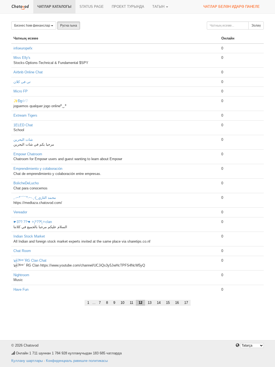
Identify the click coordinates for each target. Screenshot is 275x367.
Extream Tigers (25, 115)
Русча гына (68, 25)
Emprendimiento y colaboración (37, 169)
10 (122, 303)
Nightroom (21, 275)
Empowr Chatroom (27, 154)
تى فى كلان (22, 82)
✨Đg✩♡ (20, 101)
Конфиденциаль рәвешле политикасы (77, 361)
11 (131, 303)
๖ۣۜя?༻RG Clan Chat (29, 260)
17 (186, 303)
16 (177, 303)
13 (149, 303)
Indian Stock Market (29, 236)
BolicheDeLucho (26, 183)
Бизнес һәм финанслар (32, 25)
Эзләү (256, 25)
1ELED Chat (23, 125)
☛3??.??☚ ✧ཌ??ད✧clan (32, 222)
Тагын (158, 7)
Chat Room (22, 251)
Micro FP (20, 91)
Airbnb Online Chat (28, 72)
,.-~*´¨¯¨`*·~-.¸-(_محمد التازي (34, 198)
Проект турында (128, 7)
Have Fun (20, 289)
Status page (91, 7)
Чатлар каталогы (54, 7)
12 (140, 303)
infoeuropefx (22, 48)
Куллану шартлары (27, 361)
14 (159, 303)
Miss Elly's (21, 58)
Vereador (20, 212)
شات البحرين (23, 140)
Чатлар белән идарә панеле (231, 7)
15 (168, 303)
